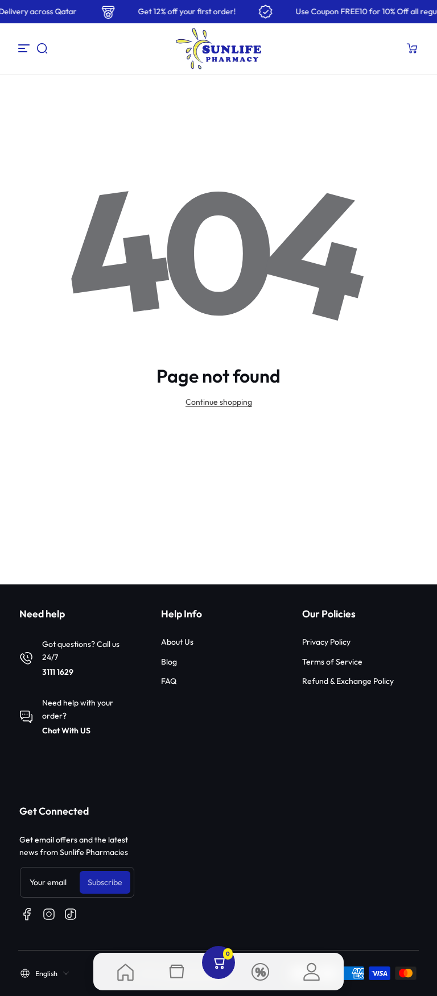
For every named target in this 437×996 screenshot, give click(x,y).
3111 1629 (57, 672)
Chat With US (66, 730)
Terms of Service (332, 662)
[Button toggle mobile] (25, 48)
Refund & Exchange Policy (348, 681)
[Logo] (218, 48)
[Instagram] (49, 914)
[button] (42, 48)
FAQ (168, 681)
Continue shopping (218, 402)
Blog (169, 662)
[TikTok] (70, 914)
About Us (177, 642)
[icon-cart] (412, 48)
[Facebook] (27, 914)
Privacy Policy (326, 642)
